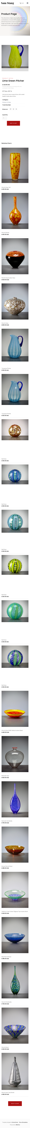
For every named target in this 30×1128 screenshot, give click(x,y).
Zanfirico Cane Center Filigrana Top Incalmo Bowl (15, 911)
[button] (21, 3)
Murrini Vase (5, 323)
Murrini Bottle (5, 232)
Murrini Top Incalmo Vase (8, 278)
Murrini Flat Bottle (6, 1002)
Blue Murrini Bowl (6, 956)
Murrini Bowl (5, 1047)
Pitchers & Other (6, 102)
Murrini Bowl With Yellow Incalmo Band (12, 730)
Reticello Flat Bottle (7, 821)
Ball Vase (4, 459)
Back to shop (15, 1103)
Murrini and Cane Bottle (8, 1092)
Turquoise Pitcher (6, 368)
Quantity (5, 115)
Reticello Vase (5, 775)
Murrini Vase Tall (6, 187)
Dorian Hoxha (15, 1122)
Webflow (18, 1124)
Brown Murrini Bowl (7, 866)
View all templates (23, 1122)
